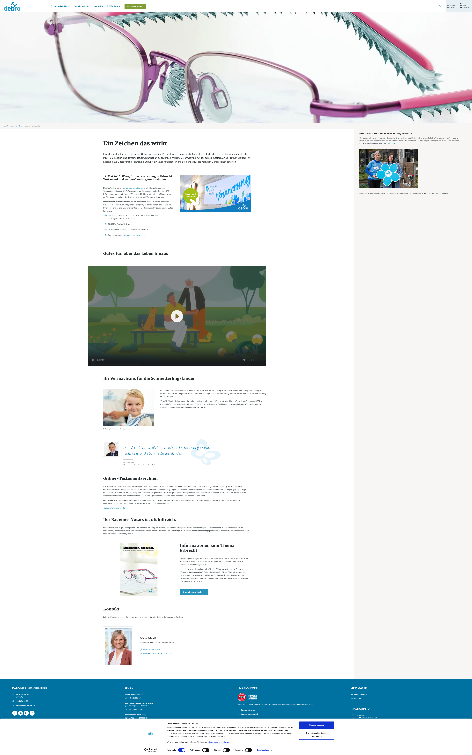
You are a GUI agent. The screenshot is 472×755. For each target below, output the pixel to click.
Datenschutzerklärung (219, 742)
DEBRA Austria (113, 6)
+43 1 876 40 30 (22, 701)
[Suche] (440, 6)
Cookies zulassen (316, 725)
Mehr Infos (391, 143)
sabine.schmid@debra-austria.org (157, 653)
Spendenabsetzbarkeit (249, 714)
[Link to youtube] (20, 713)
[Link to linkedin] (26, 713)
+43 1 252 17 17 (134, 698)
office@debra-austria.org (25, 705)
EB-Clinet (357, 699)
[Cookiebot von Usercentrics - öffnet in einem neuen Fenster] (150, 750)
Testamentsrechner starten (114, 508)
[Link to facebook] (14, 713)
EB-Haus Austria (360, 694)
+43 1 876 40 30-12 (151, 649)
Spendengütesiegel (248, 710)
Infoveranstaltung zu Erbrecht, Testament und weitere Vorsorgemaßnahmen (138, 178)
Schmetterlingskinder (60, 6)
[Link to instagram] (32, 713)
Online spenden (136, 6)
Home (4, 126)
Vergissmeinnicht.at (134, 188)
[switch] (205, 750)
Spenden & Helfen (82, 6)
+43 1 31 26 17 (134, 709)
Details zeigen (263, 750)
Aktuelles (98, 6)
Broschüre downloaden (193, 592)
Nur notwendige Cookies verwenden (316, 734)
